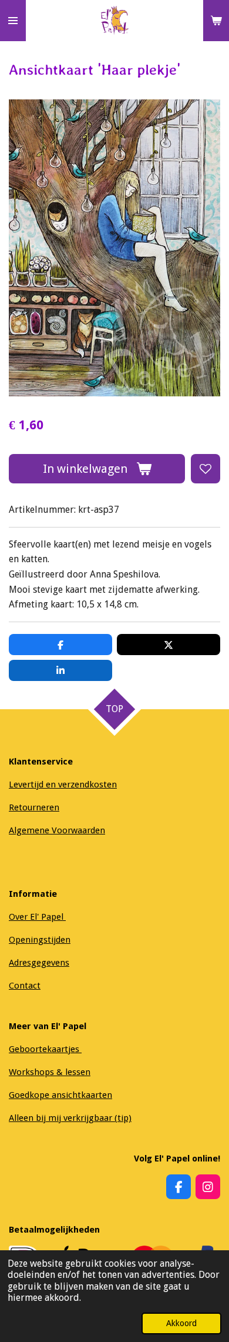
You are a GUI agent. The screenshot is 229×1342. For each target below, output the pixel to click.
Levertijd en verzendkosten (63, 784)
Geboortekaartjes (45, 1049)
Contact (25, 985)
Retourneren (34, 807)
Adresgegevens (39, 962)
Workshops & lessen (49, 1072)
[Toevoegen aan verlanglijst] (205, 468)
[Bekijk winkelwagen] (216, 20)
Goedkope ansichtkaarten (60, 1095)
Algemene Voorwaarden (57, 830)
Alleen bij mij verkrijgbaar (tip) (70, 1118)
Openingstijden (39, 939)
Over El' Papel (37, 917)
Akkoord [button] (181, 1323)
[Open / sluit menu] (13, 20)
